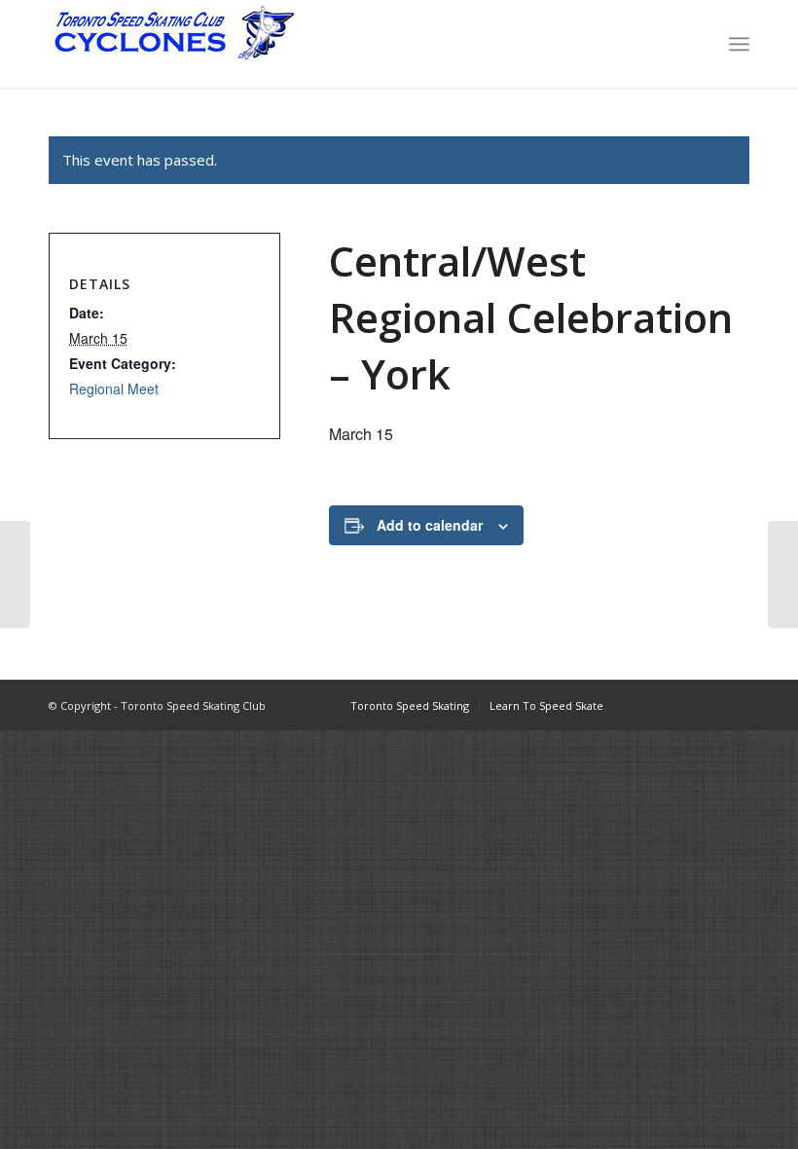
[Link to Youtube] (705, 705)
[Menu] (739, 44)
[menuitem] (739, 44)
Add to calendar (430, 525)
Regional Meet (114, 388)
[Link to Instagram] (676, 705)
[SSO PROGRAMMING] (15, 574)
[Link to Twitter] (734, 705)
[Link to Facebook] (647, 705)
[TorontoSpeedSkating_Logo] (173, 44)
